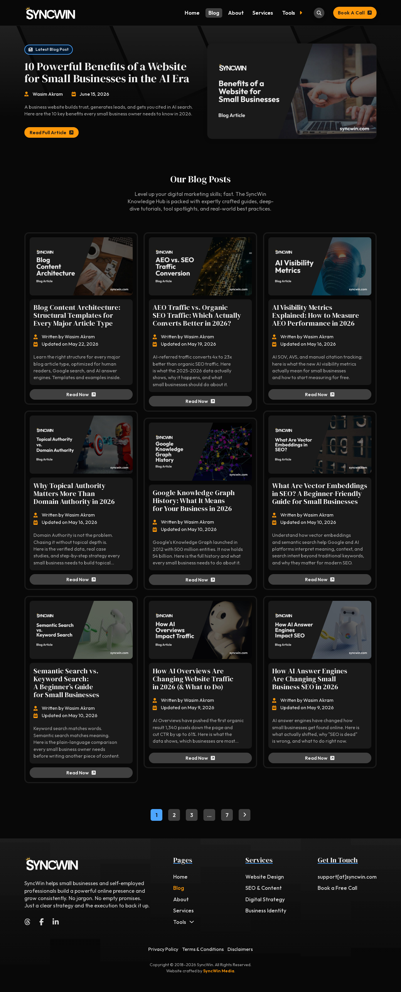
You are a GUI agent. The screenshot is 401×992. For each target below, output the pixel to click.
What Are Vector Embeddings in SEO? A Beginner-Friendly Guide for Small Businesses (319, 493)
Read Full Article (48, 132)
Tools (288, 12)
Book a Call (351, 13)
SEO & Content (263, 888)
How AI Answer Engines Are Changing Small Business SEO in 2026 (309, 679)
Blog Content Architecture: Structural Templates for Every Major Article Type (76, 315)
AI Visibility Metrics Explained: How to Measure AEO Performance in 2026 (315, 315)
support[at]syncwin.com (347, 876)
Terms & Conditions (203, 949)
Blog (213, 12)
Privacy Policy (163, 949)
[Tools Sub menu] (302, 13)
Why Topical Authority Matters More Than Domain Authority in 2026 (74, 493)
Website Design (264, 876)
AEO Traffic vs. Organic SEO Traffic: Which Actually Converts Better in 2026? (197, 315)
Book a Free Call (337, 888)
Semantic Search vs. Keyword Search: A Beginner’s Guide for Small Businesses (66, 683)
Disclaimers (240, 949)
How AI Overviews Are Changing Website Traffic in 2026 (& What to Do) (193, 679)
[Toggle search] (319, 13)
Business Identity (265, 910)
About (236, 12)
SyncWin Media (218, 970)
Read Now (77, 394)
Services (262, 12)
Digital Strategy (265, 899)
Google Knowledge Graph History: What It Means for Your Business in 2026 (194, 500)
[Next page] (244, 815)
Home (192, 12)
